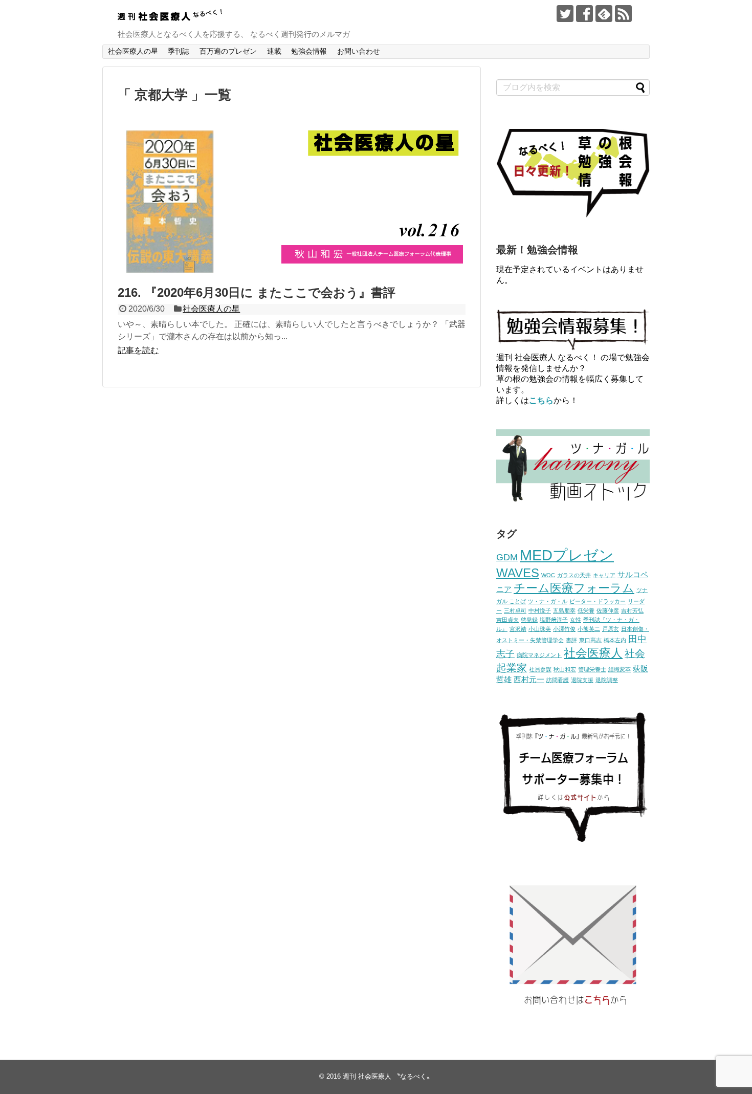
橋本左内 (615, 640)
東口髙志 (590, 640)
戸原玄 (610, 629)
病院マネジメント (539, 655)
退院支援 (582, 680)
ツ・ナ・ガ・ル (547, 601)
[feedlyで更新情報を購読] (603, 13)
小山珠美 (539, 629)
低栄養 (586, 610)
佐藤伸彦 (607, 610)
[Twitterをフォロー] (565, 13)
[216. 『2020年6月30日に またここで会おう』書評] (292, 279)
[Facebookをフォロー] (584, 13)
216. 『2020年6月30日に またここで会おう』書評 (256, 292)
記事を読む (138, 350)
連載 (274, 51)
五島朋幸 (564, 610)
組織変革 (619, 669)
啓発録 (529, 620)
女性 (575, 620)
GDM (507, 557)
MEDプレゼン (567, 554)
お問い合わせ (358, 51)
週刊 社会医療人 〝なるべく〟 (388, 1076)
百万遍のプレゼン (228, 51)
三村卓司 (515, 610)
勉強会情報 (309, 51)
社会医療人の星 (133, 51)
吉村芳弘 (632, 610)
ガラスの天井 (574, 575)
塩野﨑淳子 (554, 620)
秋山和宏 (565, 669)
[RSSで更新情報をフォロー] (623, 13)
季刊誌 (178, 51)
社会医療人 (593, 653)
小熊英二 (589, 629)
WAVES (517, 573)
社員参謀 (540, 669)
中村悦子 (539, 610)
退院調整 (606, 680)
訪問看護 (557, 680)
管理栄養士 (592, 669)
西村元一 (529, 679)
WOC (548, 575)
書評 (571, 640)
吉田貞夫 (507, 620)
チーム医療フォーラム (574, 588)
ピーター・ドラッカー (597, 601)
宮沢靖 (518, 629)
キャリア (604, 575)
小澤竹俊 (564, 629)
